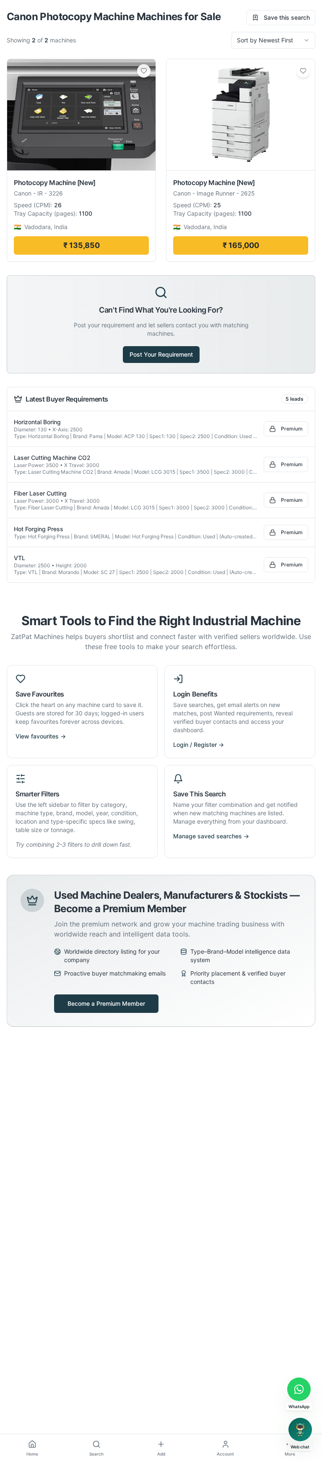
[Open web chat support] (300, 1429)
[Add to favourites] (144, 71)
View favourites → (41, 736)
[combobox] (273, 40)
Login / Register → (198, 744)
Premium (292, 428)
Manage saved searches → (211, 836)
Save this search (287, 17)
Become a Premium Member (106, 1003)
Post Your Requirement (161, 354)
